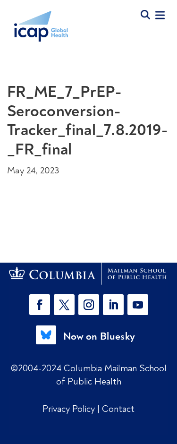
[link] (89, 274)
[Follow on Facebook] (39, 304)
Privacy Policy (69, 409)
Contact (118, 409)
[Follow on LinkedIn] (113, 304)
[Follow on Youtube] (137, 304)
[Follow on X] (64, 304)
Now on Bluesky (99, 336)
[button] (41, 304)
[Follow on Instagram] (88, 304)
